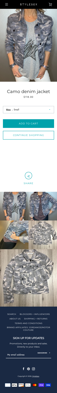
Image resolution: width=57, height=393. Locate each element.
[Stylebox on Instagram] (33, 368)
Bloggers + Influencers (35, 314)
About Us (15, 318)
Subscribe (42, 353)
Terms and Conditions (28, 323)
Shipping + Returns (36, 318)
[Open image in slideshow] (28, 45)
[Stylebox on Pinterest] (28, 368)
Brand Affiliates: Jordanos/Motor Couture (28, 328)
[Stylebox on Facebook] (23, 368)
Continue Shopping (28, 135)
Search (11, 314)
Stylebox (35, 376)
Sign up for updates (28, 338)
